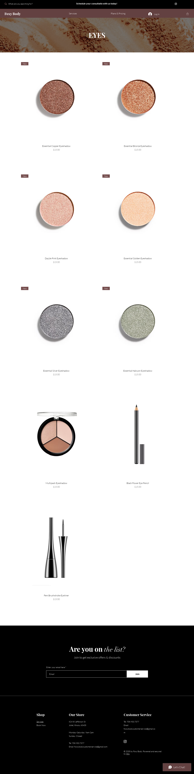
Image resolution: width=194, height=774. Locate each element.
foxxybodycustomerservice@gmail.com (90, 746)
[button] (187, 14)
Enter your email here (55, 667)
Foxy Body (13, 13)
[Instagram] (175, 3)
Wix (128, 754)
